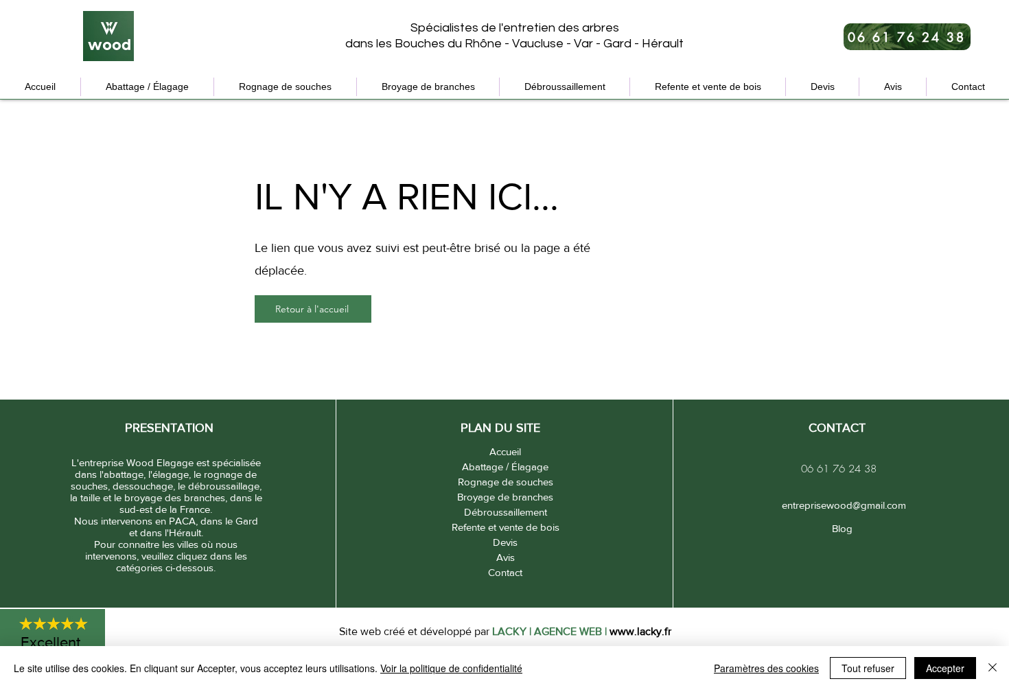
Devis (505, 542)
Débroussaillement (505, 512)
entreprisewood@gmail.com (842, 505)
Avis (505, 557)
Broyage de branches (505, 497)
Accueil (505, 451)
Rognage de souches (505, 481)
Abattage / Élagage (505, 466)
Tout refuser (868, 668)
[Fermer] (992, 668)
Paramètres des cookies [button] (766, 668)
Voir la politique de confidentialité (451, 668)
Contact (505, 572)
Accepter (945, 668)
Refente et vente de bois (505, 527)
